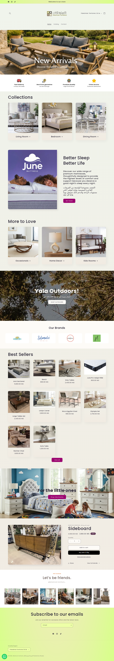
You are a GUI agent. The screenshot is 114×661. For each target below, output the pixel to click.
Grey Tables (69, 380)
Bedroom (56, 136)
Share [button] (72, 563)
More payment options (83, 557)
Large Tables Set (19, 416)
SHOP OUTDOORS (57, 302)
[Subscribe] (71, 625)
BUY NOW (69, 201)
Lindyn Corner (44, 411)
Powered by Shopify (38, 656)
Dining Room (89, 136)
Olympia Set (95, 411)
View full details (92, 563)
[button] (10, 13)
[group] (12, 596)
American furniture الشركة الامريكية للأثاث (23, 656)
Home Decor (55, 261)
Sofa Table (44, 446)
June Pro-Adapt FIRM (95, 378)
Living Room (22, 136)
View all (57, 460)
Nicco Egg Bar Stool (69, 411)
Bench (44, 379)
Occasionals (22, 261)
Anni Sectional (18, 381)
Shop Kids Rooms (57, 497)
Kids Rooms (90, 261)
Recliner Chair (19, 451)
